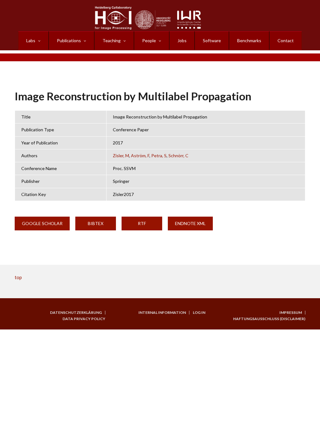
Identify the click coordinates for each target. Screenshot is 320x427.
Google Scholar (42, 223)
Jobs (182, 40)
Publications (69, 40)
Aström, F (140, 155)
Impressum (290, 312)
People (149, 40)
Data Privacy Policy (83, 319)
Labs (30, 40)
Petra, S (159, 155)
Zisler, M (121, 155)
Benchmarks (249, 40)
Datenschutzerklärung (76, 312)
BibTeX (95, 223)
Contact (286, 40)
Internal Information (162, 312)
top (18, 277)
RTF (142, 223)
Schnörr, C (178, 155)
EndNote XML (190, 223)
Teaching (111, 40)
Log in (199, 312)
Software (212, 40)
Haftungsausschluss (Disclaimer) (269, 319)
